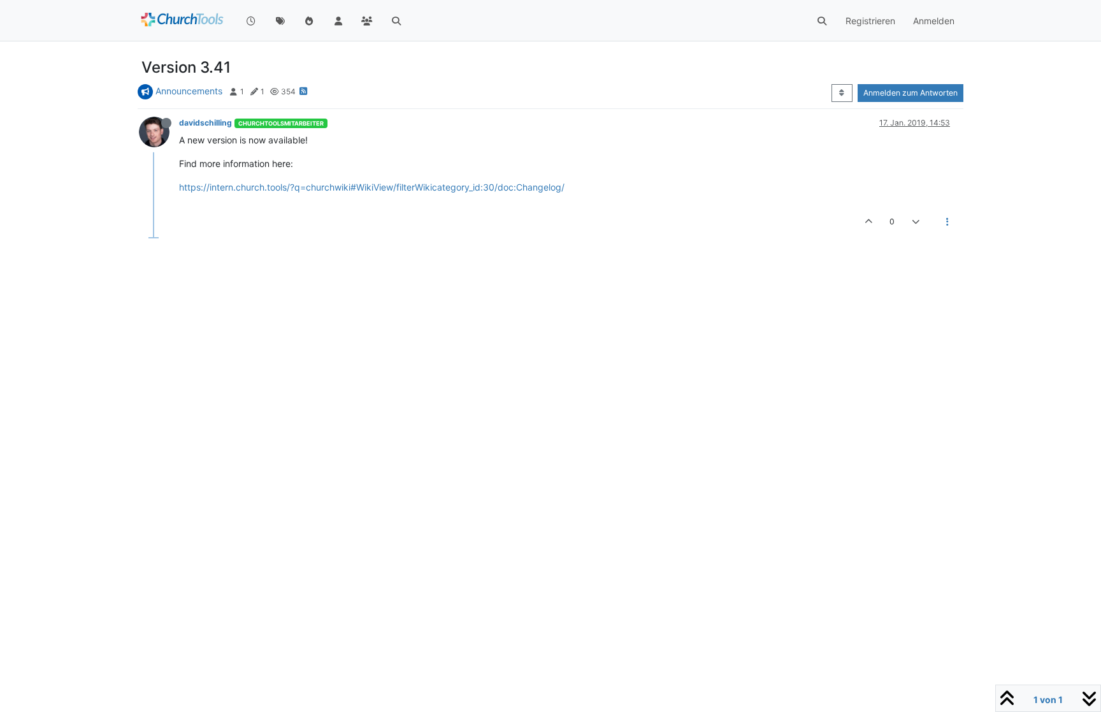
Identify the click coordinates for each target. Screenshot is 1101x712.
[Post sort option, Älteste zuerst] (842, 93)
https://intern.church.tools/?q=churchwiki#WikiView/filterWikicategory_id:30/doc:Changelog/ (372, 187)
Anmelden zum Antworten (910, 93)
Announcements (188, 90)
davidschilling (205, 122)
